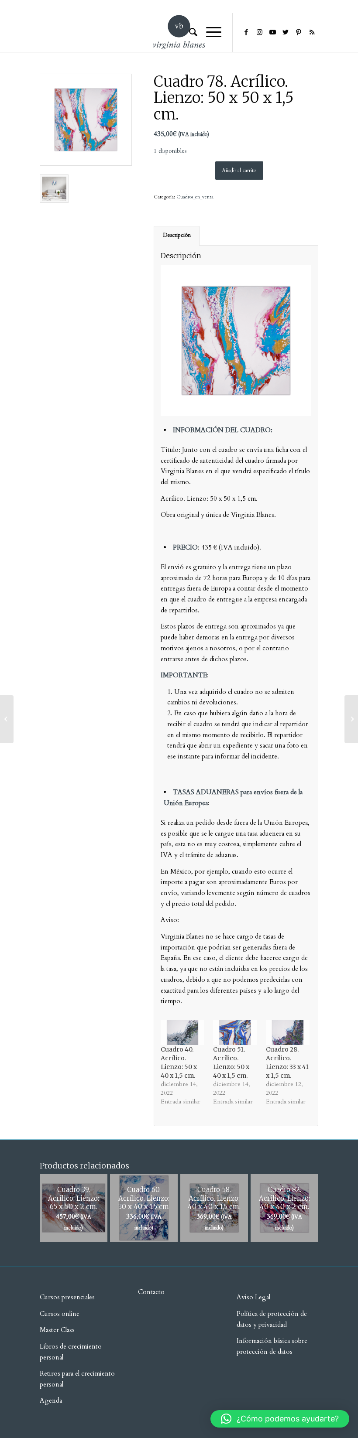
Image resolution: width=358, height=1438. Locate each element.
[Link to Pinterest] (298, 32)
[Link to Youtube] (272, 32)
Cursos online (59, 1313)
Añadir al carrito (239, 170)
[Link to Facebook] (246, 32)
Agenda (51, 1400)
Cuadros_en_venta (194, 197)
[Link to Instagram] (259, 32)
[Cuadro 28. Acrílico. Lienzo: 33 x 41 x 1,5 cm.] (288, 1032)
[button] (279, 1419)
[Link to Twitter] (285, 32)
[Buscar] (188, 32)
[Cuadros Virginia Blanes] (86, 120)
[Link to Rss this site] (311, 32)
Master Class (57, 1329)
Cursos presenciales (67, 1297)
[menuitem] (188, 32)
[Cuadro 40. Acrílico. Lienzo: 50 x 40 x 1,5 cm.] (183, 1032)
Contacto (151, 1292)
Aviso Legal (253, 1297)
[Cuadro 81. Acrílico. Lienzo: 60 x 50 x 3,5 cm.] (351, 719)
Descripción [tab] (177, 235)
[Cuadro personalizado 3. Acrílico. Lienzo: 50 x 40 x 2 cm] (7, 719)
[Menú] (209, 32)
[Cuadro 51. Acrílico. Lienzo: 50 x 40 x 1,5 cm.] (235, 1032)
